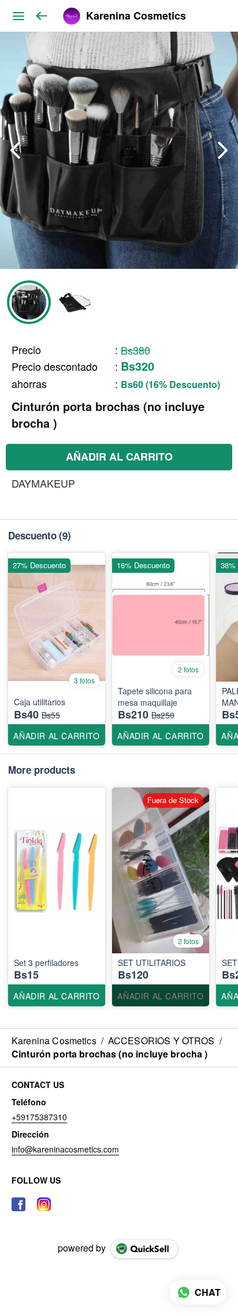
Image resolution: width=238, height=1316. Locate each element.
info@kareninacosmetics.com (65, 1149)
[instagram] (44, 1204)
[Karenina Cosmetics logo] (71, 16)
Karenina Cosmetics (136, 16)
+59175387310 (39, 1117)
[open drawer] (18, 16)
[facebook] (18, 1204)
